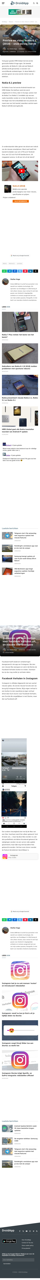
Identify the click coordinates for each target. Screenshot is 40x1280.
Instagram (14, 855)
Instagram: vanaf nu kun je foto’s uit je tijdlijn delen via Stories (18, 1014)
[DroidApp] (19, 3)
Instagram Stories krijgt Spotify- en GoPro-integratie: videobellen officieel (18, 1074)
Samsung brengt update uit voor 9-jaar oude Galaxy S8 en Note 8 (25, 558)
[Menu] (3, 3)
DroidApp (4, 21)
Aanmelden (6, 1264)
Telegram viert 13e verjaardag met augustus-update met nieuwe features (25, 535)
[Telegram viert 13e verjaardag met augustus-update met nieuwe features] (7, 535)
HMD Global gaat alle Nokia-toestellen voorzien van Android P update (18, 430)
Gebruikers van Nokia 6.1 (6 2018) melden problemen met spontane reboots (19, 367)
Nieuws (11, 21)
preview (19, 263)
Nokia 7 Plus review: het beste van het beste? (18, 336)
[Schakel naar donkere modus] (34, 3)
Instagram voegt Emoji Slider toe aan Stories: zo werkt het (17, 1044)
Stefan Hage (13, 49)
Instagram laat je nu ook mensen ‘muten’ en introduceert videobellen (19, 984)
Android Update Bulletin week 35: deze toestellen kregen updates (25, 1128)
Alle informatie (21, 201)
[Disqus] (20, 466)
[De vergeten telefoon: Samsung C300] (7, 1141)
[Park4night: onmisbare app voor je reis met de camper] (7, 548)
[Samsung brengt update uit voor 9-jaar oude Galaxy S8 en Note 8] (7, 558)
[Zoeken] (37, 3)
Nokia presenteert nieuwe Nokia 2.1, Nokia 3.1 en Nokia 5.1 (20, 399)
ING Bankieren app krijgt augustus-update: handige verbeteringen (24, 571)
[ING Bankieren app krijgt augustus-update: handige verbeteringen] (7, 571)
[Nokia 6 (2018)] (8, 192)
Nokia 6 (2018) (19, 186)
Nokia (5, 263)
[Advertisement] (20, 126)
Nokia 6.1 (12, 263)
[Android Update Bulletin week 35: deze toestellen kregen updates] (7, 1128)
